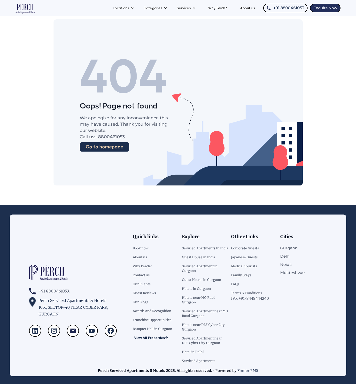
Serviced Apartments (198, 361)
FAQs (235, 284)
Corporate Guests (245, 248)
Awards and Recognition (152, 311)
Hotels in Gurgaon (196, 289)
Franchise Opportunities (152, 320)
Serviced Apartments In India (205, 248)
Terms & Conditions (246, 293)
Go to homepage (104, 147)
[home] (25, 8)
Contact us (141, 275)
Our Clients (142, 284)
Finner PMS (247, 370)
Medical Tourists (244, 266)
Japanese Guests (244, 257)
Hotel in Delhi (193, 352)
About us (247, 8)
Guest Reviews (144, 293)
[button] (123, 8)
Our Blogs (140, 302)
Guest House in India (198, 257)
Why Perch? (217, 8)
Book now (140, 248)
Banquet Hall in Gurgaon (152, 329)
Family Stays (241, 275)
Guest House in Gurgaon (201, 280)
